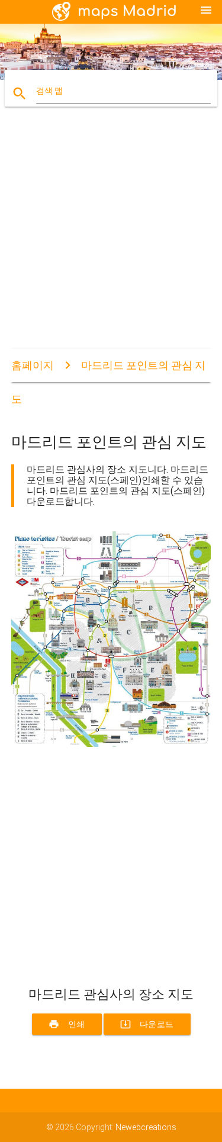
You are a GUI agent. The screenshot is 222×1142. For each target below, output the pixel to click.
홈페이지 (32, 365)
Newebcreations (145, 1127)
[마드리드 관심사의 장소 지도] (111, 744)
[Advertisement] (111, 238)
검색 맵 (49, 90)
